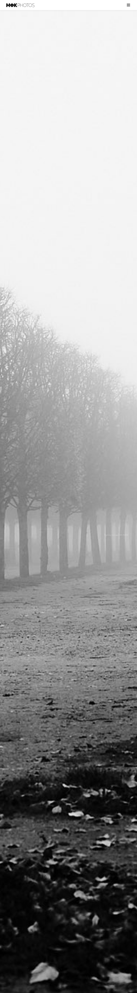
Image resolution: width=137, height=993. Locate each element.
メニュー (128, 5)
